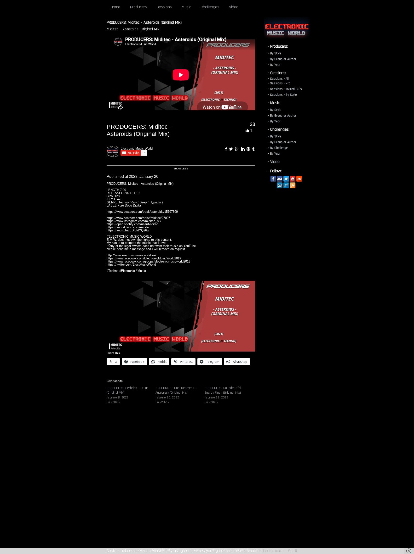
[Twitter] (286, 179)
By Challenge (279, 148)
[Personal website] (286, 185)
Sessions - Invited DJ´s (286, 89)
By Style (275, 53)
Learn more (272, 551)
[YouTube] (293, 179)
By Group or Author (283, 59)
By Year (275, 65)
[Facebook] (273, 179)
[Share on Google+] (237, 149)
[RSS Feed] (293, 185)
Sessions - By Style (283, 95)
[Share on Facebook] (226, 149)
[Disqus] (181, 481)
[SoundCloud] (299, 179)
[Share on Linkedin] (243, 149)
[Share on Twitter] (231, 149)
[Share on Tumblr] (253, 149)
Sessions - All (279, 79)
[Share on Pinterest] (249, 149)
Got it (292, 551)
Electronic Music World (137, 148)
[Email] (280, 185)
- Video (274, 161)
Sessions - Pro (280, 83)
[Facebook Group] (280, 179)
